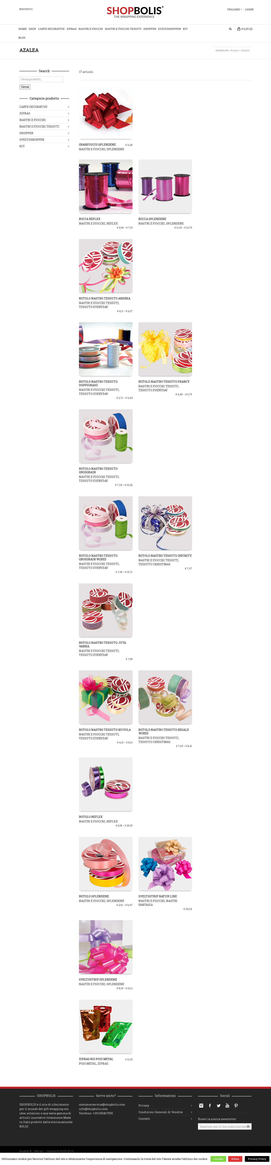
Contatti (144, 1118)
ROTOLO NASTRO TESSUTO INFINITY (165, 556)
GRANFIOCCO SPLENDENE (97, 144)
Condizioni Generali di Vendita (160, 1112)
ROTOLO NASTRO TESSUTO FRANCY (164, 381)
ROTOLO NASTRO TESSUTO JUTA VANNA (102, 644)
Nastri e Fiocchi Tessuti (123, 29)
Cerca (25, 87)
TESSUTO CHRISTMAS (154, 564)
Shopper (149, 29)
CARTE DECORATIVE (33, 107)
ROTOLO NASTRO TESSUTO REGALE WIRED (163, 731)
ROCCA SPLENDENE (152, 219)
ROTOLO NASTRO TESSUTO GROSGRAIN (98, 470)
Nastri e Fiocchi (91, 29)
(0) (247, 29)
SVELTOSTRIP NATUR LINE (157, 896)
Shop (32, 29)
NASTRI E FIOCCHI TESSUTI (99, 303)
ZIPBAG (103, 1063)
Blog (21, 37)
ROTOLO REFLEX (91, 817)
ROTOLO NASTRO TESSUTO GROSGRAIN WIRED (98, 557)
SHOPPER (26, 133)
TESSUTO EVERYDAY (93, 307)
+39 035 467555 (38, 1159)
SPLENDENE (115, 149)
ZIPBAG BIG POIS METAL (96, 1059)
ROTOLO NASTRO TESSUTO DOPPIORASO (98, 383)
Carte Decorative (51, 29)
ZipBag (72, 29)
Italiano (233, 9)
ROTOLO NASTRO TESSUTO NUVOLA (105, 730)
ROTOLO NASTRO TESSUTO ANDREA (104, 298)
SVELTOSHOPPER (31, 139)
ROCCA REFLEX (89, 219)
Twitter (218, 1105)
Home (22, 29)
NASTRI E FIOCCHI (92, 149)
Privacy (143, 1105)
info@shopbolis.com (93, 1109)
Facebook (210, 1105)
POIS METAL (87, 1063)
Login (249, 9)
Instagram (201, 1105)
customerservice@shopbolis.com (102, 1104)
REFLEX (112, 223)
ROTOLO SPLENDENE (94, 896)
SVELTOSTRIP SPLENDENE (98, 979)
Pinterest (236, 1105)
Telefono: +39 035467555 (96, 1113)
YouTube (227, 1105)
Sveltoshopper (169, 29)
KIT (185, 29)
